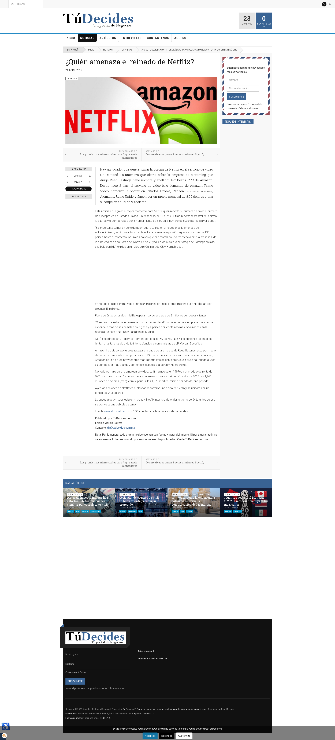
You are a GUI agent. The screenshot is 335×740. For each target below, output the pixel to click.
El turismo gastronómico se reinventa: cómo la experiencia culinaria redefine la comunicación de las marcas (193, 499)
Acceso (180, 38)
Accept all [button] (150, 735)
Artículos (107, 38)
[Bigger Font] (90, 176)
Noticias (87, 38)
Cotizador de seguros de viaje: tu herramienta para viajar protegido (139, 501)
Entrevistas (131, 38)
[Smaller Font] (67, 176)
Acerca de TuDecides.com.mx (152, 658)
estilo (85, 511)
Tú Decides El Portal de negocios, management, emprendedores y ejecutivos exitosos (165, 709)
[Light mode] (324, 4)
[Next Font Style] (90, 182)
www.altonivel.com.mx (118, 411)
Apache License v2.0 (144, 713)
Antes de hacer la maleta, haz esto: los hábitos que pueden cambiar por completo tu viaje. (88, 501)
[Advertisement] (124, 275)
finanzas (132, 511)
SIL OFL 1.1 (105, 718)
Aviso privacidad (146, 651)
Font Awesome (72, 718)
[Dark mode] (330, 4)
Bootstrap (70, 713)
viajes (70, 511)
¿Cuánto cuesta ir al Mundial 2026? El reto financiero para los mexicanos (246, 501)
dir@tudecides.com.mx (121, 427)
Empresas (127, 50)
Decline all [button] (166, 735)
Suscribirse (236, 96)
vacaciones (95, 511)
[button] (261, 492)
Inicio (70, 38)
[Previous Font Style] (67, 182)
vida (78, 511)
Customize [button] (184, 735)
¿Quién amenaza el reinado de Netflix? (129, 61)
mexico (228, 511)
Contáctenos (158, 38)
